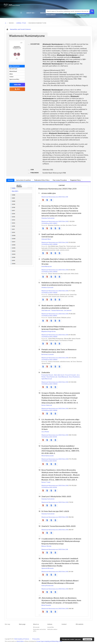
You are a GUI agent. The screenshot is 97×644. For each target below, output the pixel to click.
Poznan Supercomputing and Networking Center (49, 641)
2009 (13, 235)
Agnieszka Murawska (47, 568)
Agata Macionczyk (46, 378)
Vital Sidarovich (46, 310)
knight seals (67, 273)
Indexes (43, 13)
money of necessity (54, 361)
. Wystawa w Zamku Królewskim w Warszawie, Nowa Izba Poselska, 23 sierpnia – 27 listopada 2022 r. (61, 600)
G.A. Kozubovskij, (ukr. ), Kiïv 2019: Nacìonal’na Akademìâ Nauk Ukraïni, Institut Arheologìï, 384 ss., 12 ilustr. (61, 424)
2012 (13, 226)
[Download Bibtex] (52, 200)
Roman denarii (57, 317)
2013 (13, 223)
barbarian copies (65, 294)
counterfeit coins (47, 296)
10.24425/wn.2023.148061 (49, 315)
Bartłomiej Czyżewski (47, 354)
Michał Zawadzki (46, 605)
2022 (13, 195)
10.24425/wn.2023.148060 (49, 292)
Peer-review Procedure (60, 180)
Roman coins (64, 296)
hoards (50, 317)
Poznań (74, 225)
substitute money (65, 361)
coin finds (70, 296)
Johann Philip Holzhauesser (56, 338)
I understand (87, 639)
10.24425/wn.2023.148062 (49, 336)
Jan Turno (73, 361)
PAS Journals (36, 627)
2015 (13, 216)
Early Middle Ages (53, 246)
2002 (13, 257)
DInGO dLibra (20, 641)
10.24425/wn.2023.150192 (49, 487)
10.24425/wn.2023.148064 (49, 384)
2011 (13, 229)
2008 (13, 238)
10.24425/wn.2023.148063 (49, 359)
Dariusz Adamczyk (46, 405)
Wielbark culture (66, 317)
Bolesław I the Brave (54, 225)
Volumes (10, 180)
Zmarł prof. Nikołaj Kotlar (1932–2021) (56, 496)
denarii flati (73, 294)
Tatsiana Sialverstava (57, 310)
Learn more (78, 639)
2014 (13, 220)
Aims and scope (13, 68)
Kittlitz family (74, 273)
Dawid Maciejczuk (46, 266)
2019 (13, 204)
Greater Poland (46, 363)
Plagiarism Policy (75, 180)
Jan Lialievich (67, 310)
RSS (18, 89)
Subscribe (17, 85)
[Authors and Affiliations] (60, 228)
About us (30, 13)
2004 (13, 251)
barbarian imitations (54, 294)
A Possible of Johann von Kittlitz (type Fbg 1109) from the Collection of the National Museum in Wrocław (61, 261)
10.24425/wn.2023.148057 (49, 223)
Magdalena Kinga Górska (48, 331)
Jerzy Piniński (45, 431)
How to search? (51, 14)
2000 (13, 263)
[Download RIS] (47, 200)
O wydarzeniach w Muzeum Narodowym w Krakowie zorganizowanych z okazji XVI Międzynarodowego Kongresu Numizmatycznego (61, 541)
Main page (22, 624)
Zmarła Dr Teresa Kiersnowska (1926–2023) (58, 526)
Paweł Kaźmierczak (52, 377)
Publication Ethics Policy (41, 180)
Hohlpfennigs (62, 248)
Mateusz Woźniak (46, 546)
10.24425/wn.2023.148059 (49, 271)
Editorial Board (13, 71)
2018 (13, 207)
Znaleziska (45, 372)
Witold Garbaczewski (47, 455)
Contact (11, 76)
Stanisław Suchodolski (47, 218)
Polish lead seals (71, 246)
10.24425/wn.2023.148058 (49, 244)
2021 (13, 198)
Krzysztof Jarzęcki (70, 375)
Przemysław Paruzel (47, 375)
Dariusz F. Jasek (45, 482)
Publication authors (52, 629)
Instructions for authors (23, 180)
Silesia (50, 273)
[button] (43, 200)
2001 (13, 260)
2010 (13, 232)
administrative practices (49, 250)
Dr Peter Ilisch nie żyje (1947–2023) (55, 511)
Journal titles (21, 23)
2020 (13, 201)
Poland (61, 246)
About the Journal (14, 66)
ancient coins (56, 296)
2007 (13, 241)
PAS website (79, 624)
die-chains (69, 225)
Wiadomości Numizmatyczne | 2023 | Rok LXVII (54, 197)
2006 (13, 245)
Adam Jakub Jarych (59, 375)
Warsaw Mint (68, 338)
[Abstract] (43, 228)
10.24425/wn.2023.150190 (49, 437)
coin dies (63, 225)
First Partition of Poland (66, 340)
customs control (64, 250)
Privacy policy (36, 639)
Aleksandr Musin (46, 239)
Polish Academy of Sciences (21, 639)
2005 (13, 248)
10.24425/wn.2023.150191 (49, 461)
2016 (13, 213)
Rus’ (65, 246)
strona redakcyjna (48, 193)
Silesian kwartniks (58, 273)
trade (57, 250)
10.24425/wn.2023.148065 (49, 410)
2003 (13, 254)
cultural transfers (72, 248)
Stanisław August (54, 340)
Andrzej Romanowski (47, 585)
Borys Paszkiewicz (74, 377)
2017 (13, 210)
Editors (11, 74)
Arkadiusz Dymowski (47, 287)
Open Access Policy (14, 79)
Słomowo (79, 361)
